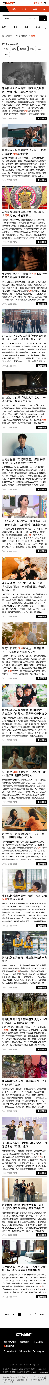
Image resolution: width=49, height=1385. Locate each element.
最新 (14, 9)
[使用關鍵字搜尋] (43, 18)
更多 (6, 54)
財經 (38, 27)
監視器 (23, 48)
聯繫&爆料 (24, 1342)
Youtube (26, 1351)
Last (42, 1314)
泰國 (32, 48)
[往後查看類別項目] (43, 9)
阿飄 (6, 48)
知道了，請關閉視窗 (40, 1372)
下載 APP (38, 3)
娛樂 (26, 27)
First (7, 1314)
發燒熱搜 (10, 1346)
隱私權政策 (38, 1342)
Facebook (11, 1351)
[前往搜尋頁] (45, 3)
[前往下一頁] (35, 1314)
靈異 (14, 48)
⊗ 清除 (32, 18)
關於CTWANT (10, 1342)
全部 (4, 27)
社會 (15, 27)
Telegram (40, 1351)
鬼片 (40, 48)
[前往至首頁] (9, 3)
